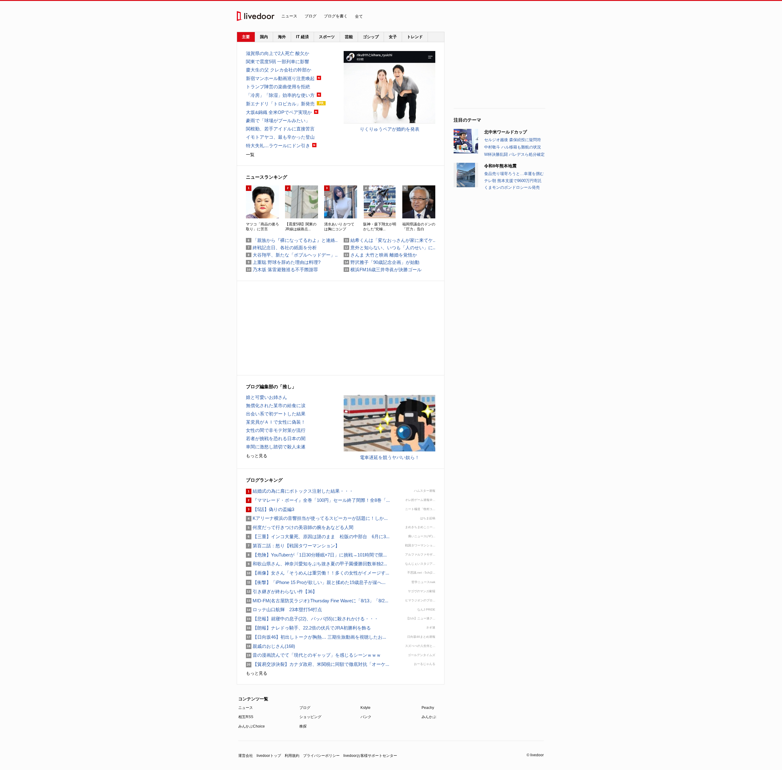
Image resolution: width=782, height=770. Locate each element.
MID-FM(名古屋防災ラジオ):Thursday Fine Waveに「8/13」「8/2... (317, 600)
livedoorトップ (269, 756)
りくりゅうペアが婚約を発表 (389, 129)
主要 (246, 37)
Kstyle (365, 708)
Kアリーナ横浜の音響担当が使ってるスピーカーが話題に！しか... (317, 518)
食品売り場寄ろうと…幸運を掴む (514, 173)
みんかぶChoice (251, 726)
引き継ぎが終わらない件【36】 (281, 591)
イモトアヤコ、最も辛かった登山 (280, 137)
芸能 (349, 37)
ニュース (289, 16)
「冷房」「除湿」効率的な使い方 (280, 95)
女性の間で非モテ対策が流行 (275, 430)
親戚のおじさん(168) (270, 646)
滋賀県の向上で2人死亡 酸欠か (277, 53)
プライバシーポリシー (321, 756)
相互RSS (245, 717)
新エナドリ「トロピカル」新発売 (280, 103)
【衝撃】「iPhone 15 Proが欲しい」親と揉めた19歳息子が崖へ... (316, 582)
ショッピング (310, 717)
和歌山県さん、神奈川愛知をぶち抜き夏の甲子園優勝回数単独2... (316, 563)
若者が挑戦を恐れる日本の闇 (275, 438)
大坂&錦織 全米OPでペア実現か (279, 112)
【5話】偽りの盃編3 (270, 509)
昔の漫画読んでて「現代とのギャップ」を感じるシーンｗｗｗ (313, 655)
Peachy (428, 708)
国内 (264, 37)
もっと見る (256, 455)
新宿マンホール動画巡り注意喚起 (280, 78)
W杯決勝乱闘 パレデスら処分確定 (514, 154)
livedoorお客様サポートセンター (370, 756)
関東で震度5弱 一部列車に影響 (277, 61)
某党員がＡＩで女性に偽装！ (275, 422)
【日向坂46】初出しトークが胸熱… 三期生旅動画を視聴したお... (316, 637)
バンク (365, 717)
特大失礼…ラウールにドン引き (278, 145)
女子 (393, 37)
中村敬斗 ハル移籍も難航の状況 (512, 147)
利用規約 (292, 756)
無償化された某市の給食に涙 (275, 405)
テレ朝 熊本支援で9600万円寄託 (513, 180)
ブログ (310, 16)
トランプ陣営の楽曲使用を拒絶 (278, 86)
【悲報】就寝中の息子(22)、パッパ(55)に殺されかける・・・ (312, 618)
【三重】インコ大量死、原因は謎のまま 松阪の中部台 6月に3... (317, 536)
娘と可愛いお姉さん (266, 397)
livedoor (256, 16)
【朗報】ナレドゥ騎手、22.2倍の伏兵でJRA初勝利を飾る (308, 628)
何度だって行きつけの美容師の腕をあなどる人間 (299, 527)
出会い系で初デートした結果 (275, 413)
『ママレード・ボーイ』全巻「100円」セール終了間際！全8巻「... (318, 500)
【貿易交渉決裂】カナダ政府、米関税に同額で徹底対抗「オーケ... (317, 664)
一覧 (250, 154)
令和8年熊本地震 (500, 165)
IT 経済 (302, 37)
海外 (282, 37)
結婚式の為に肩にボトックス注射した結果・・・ (299, 491)
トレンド (415, 37)
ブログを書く (336, 16)
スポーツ (327, 37)
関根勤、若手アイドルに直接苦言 (280, 128)
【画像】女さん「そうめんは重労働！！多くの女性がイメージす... (317, 573)
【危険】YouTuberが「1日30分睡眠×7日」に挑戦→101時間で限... (316, 555)
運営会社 (245, 756)
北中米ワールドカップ (505, 132)
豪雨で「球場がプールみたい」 (278, 120)
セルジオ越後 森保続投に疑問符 (512, 139)
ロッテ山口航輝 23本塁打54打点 (284, 609)
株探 (303, 726)
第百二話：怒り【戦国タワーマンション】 (293, 545)
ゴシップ (371, 37)
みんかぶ (429, 717)
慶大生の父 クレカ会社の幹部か (278, 69)
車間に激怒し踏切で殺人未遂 (275, 446)
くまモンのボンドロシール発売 (512, 187)
